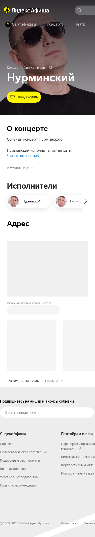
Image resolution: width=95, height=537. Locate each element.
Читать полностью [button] (23, 156)
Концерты (32, 311)
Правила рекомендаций (18, 415)
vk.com (28, 168)
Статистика (68, 453)
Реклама (89, 453)
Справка (6, 374)
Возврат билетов (13, 399)
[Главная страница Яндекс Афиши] (7, 10)
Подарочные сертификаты (20, 390)
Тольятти (13, 311)
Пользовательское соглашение (23, 382)
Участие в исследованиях (19, 407)
